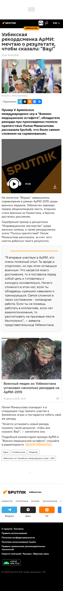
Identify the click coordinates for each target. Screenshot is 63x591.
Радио (6, 452)
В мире (35, 501)
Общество (33, 452)
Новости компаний (11, 553)
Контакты (19, 528)
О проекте (7, 528)
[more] (57, 398)
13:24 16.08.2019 (10, 55)
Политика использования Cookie (19, 541)
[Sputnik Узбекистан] (10, 24)
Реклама (27, 553)
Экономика (50, 501)
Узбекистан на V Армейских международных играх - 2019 (28, 458)
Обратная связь (41, 553)
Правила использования (14, 533)
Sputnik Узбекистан (38, 444)
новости (7, 501)
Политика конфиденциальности (18, 537)
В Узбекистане (18, 452)
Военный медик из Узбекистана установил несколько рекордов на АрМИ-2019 (31, 387)
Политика (22, 501)
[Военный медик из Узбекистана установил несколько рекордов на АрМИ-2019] (31, 358)
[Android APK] (11, 563)
